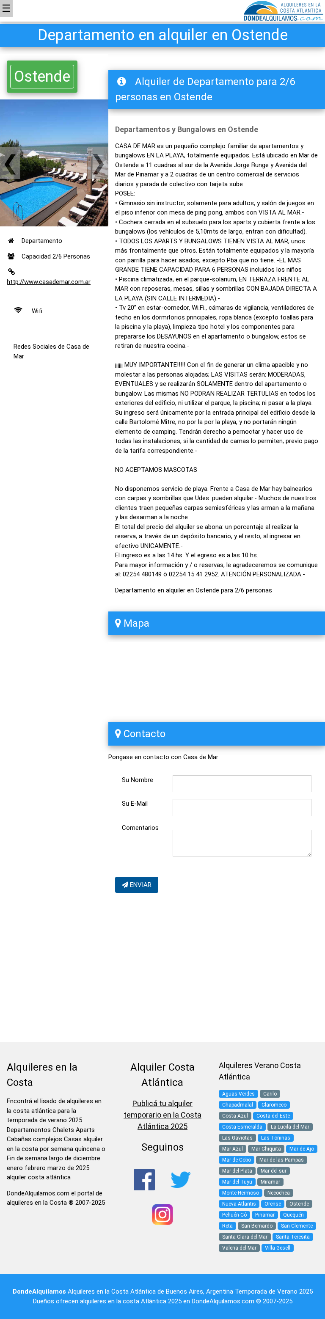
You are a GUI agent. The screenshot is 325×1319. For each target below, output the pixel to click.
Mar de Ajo (301, 1149)
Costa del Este (273, 1116)
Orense (272, 1204)
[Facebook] (144, 1179)
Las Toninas (275, 1138)
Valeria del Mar (239, 1248)
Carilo (270, 1094)
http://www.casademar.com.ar (49, 282)
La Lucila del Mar (290, 1127)
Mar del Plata (237, 1171)
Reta (227, 1226)
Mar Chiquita (266, 1149)
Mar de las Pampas (281, 1160)
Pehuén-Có (234, 1215)
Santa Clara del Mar (244, 1237)
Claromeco (274, 1105)
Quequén (293, 1215)
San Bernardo (257, 1226)
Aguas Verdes (238, 1094)
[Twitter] (180, 1179)
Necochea (278, 1193)
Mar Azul (232, 1149)
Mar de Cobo (236, 1160)
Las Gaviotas (237, 1138)
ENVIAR (139, 885)
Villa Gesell (277, 1248)
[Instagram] (162, 1214)
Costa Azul (235, 1116)
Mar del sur (273, 1171)
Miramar (270, 1182)
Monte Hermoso (240, 1193)
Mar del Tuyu (237, 1182)
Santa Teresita (293, 1237)
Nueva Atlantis (239, 1204)
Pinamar (265, 1215)
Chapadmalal (237, 1105)
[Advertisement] (54, 523)
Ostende (42, 76)
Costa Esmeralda (242, 1127)
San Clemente (297, 1226)
